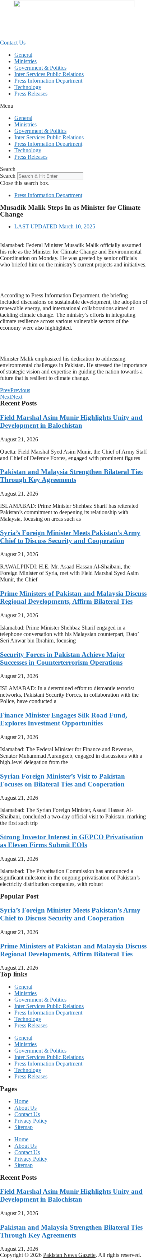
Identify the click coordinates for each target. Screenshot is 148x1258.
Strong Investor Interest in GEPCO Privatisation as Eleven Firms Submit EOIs (71, 841)
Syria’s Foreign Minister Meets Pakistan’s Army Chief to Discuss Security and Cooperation (70, 536)
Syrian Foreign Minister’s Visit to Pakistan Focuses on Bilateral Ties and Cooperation (62, 780)
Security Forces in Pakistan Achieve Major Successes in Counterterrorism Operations (62, 658)
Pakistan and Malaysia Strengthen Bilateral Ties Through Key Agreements (71, 475)
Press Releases (30, 93)
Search (7, 176)
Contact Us (27, 1114)
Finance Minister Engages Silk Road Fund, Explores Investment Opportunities (63, 719)
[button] (74, 106)
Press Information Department (48, 81)
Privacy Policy (30, 1121)
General (23, 55)
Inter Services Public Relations (49, 74)
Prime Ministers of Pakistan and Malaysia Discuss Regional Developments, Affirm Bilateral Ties (73, 597)
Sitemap (23, 1127)
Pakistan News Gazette (69, 1255)
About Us (25, 1108)
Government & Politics (40, 68)
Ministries (25, 61)
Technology (27, 87)
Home (21, 1101)
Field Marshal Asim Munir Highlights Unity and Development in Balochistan (71, 421)
